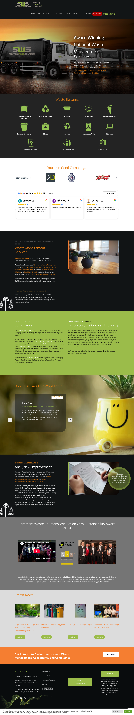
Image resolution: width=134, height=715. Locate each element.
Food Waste (67, 134)
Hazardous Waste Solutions (30, 267)
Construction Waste (86, 70)
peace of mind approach (43, 342)
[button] (117, 208)
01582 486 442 (109, 14)
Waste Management (44, 14)
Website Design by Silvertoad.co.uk (26, 692)
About (68, 14)
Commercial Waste (81, 68)
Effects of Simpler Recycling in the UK (53, 626)
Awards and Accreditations (80, 682)
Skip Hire (95, 73)
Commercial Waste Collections (24, 117)
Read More (20, 637)
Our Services (58, 14)
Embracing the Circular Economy (93, 325)
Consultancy (88, 116)
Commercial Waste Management (45, 265)
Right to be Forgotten (49, 680)
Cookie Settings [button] (117, 712)
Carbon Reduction (109, 116)
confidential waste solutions (108, 687)
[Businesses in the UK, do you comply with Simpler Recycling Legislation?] (27, 611)
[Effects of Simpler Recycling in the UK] (53, 611)
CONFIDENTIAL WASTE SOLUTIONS (26, 463)
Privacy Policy (46, 676)
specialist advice (32, 358)
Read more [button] (55, 216)
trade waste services (111, 685)
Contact (75, 14)
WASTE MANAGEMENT (76, 321)
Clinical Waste (100, 70)
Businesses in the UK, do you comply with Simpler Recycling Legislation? (27, 628)
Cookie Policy (46, 672)
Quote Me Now (86, 14)
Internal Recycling (24, 134)
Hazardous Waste (88, 134)
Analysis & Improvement (33, 467)
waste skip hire (25, 346)
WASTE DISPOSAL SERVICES (24, 321)
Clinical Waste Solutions (48, 267)
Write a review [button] (109, 193)
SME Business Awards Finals (80, 625)
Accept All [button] (128, 712)
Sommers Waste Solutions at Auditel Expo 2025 (106, 626)
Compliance (102, 150)
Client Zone (97, 14)
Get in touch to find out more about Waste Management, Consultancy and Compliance (42, 656)
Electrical (109, 134)
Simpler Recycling (45, 116)
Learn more (111, 654)
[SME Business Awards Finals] (80, 611)
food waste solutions (31, 479)
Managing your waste (22, 258)
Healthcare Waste (21, 270)
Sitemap (44, 684)
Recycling (35, 272)
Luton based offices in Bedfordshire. (43, 274)
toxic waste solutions (50, 344)
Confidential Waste (81, 73)
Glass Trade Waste (67, 150)
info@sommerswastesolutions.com (26, 676)
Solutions (30, 270)
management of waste (25, 330)
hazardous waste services (107, 688)
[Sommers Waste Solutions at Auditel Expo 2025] (106, 611)
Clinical (45, 134)
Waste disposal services (107, 680)
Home (33, 14)
